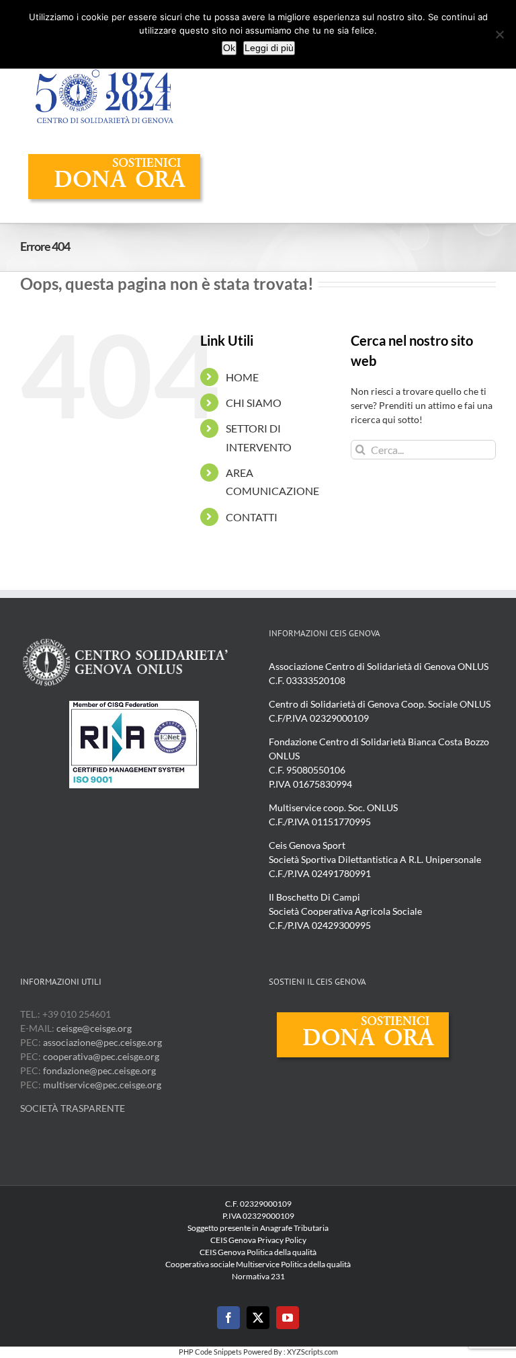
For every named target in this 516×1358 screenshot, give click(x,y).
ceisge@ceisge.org (94, 1028)
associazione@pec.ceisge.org (102, 1042)
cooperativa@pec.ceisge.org (100, 1056)
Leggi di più (269, 47)
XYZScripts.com (312, 1351)
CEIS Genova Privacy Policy (258, 1240)
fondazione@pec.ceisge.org (99, 1070)
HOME (242, 377)
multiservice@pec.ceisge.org (102, 1084)
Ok (229, 47)
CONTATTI (251, 517)
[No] (499, 34)
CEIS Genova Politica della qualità (258, 1252)
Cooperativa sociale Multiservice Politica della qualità (258, 1264)
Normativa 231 (258, 1276)
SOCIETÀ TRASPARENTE (72, 1108)
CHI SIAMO (254, 402)
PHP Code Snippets (210, 1351)
